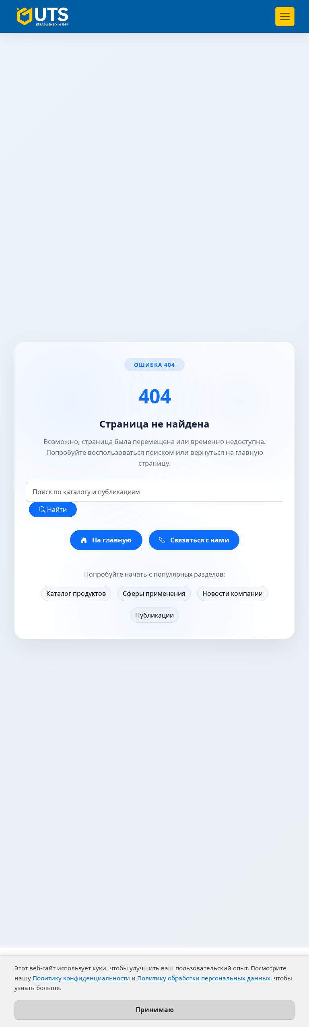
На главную (111, 540)
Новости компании (232, 593)
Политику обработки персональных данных (203, 978)
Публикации (154, 615)
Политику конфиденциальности (81, 978)
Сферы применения (154, 593)
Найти (56, 509)
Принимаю (155, 1009)
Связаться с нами (199, 540)
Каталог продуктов (76, 593)
